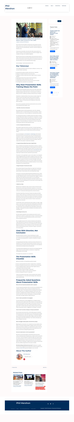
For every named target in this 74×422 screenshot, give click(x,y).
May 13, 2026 (53, 80)
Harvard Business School (37, 149)
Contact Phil (22, 347)
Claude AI (58, 41)
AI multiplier (57, 39)
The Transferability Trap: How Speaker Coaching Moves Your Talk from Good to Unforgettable (18, 383)
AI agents (52, 38)
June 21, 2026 (53, 37)
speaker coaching (42, 389)
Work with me (57, 5)
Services (46, 5)
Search (59, 21)
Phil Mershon (26, 354)
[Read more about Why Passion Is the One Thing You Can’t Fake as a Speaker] (40, 377)
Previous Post (14, 367)
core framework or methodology (29, 133)
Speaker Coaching (20, 41)
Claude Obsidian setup (53, 42)
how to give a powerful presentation (40, 387)
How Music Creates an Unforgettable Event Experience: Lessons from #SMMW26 (54, 75)
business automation (53, 41)
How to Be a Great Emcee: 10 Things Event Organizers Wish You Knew (54, 57)
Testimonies (64, 5)
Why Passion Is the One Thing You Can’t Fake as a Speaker (39, 383)
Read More (52, 51)
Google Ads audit (52, 43)
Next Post (45, 367)
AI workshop (55, 40)
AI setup (51, 40)
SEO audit (56, 44)
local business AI (52, 44)
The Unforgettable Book (24, 408)
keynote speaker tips (38, 388)
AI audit (55, 38)
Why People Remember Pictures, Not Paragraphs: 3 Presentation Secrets (28, 382)
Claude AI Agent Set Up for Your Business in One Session (55, 32)
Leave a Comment (15, 385)
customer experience (54, 81)
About (52, 5)
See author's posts (28, 356)
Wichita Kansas (52, 45)
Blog (17, 408)
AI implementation (52, 39)
